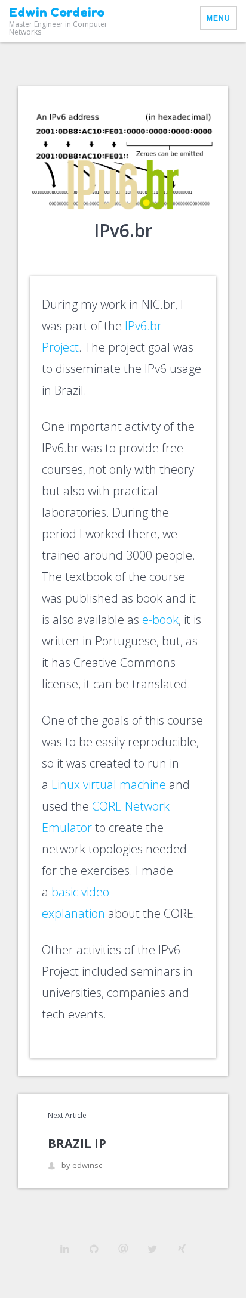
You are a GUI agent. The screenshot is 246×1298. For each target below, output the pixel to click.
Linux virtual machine (108, 785)
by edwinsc (81, 1165)
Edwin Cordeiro (56, 12)
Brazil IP (77, 1143)
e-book (160, 619)
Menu (218, 18)
